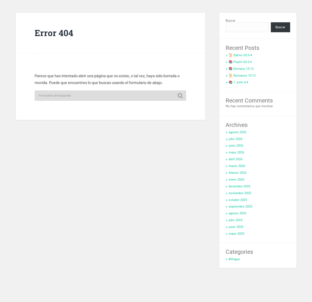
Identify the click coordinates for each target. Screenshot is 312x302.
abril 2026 (235, 159)
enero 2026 (236, 179)
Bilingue (234, 259)
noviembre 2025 (240, 193)
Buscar (230, 20)
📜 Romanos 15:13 (242, 75)
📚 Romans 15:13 (241, 69)
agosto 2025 (237, 213)
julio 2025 (235, 220)
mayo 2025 (236, 234)
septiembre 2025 (240, 206)
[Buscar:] (110, 95)
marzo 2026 (237, 166)
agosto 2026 (237, 132)
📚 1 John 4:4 (238, 82)
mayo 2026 (236, 152)
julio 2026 (235, 139)
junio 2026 (236, 145)
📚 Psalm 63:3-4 (240, 62)
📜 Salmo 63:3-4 (240, 55)
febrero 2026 (237, 173)
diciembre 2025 (239, 186)
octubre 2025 (238, 200)
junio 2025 (236, 227)
